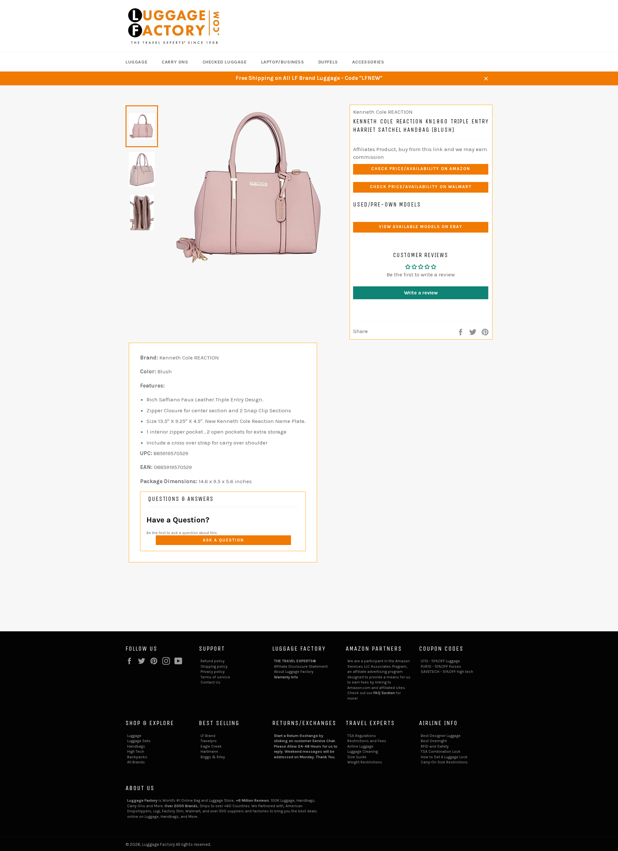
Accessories (368, 62)
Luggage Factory (158, 844)
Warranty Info (286, 677)
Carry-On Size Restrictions (444, 762)
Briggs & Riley (213, 757)
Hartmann (209, 751)
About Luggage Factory (294, 671)
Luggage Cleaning (362, 751)
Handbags (136, 746)
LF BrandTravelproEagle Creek (211, 741)
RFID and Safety (435, 746)
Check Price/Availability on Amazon (420, 168)
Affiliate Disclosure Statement (301, 666)
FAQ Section (384, 693)
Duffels (328, 62)
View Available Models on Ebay (421, 226)
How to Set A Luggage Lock (444, 757)
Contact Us (210, 682)
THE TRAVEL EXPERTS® (295, 661)
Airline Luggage (360, 746)
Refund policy (213, 661)
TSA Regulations (361, 735)
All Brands (136, 762)
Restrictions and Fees (366, 741)
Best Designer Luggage (441, 735)
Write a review (421, 293)
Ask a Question (223, 540)
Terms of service (215, 677)
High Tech (135, 751)
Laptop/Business (282, 62)
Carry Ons (175, 62)
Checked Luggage (224, 62)
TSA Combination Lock (441, 751)
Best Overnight (434, 741)
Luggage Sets (139, 741)
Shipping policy (214, 666)
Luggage (136, 62)
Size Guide (356, 757)
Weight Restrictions (364, 762)
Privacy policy (213, 671)
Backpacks (137, 757)
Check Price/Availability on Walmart (421, 186)
